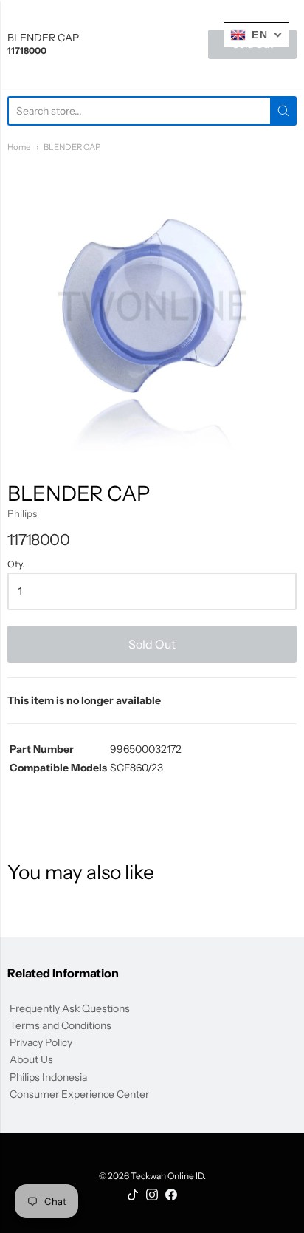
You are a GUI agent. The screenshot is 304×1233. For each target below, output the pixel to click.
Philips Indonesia (48, 1077)
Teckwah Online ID (167, 1175)
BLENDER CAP (72, 147)
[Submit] (283, 111)
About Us (31, 1059)
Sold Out (152, 644)
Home (18, 147)
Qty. (15, 564)
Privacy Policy (41, 1042)
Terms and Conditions (60, 1025)
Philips (22, 513)
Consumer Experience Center (79, 1094)
